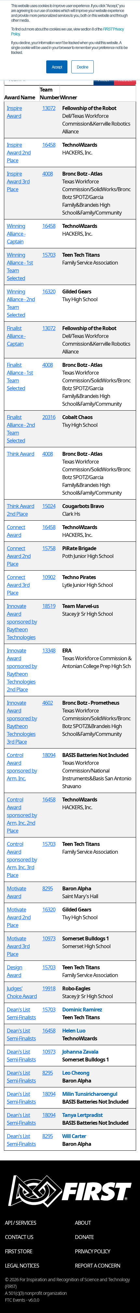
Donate (84, 1237)
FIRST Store (18, 1251)
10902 (48, 577)
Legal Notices (22, 1265)
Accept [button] (57, 66)
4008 (47, 173)
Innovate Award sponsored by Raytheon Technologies (22, 621)
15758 (48, 548)
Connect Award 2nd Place (19, 556)
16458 (48, 144)
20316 (48, 417)
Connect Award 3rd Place (18, 585)
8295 (47, 888)
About (83, 1222)
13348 (48, 650)
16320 (48, 291)
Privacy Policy (92, 1251)
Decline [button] (82, 66)
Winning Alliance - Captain (16, 233)
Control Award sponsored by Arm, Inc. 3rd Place (22, 859)
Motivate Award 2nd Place (19, 917)
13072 (48, 108)
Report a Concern (97, 1265)
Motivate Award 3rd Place (18, 946)
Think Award (20, 453)
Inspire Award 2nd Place (19, 152)
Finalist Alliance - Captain (16, 336)
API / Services (20, 1222)
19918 (48, 988)
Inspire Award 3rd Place (18, 181)
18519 (48, 606)
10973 (48, 938)
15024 (48, 506)
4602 (47, 702)
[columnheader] (22, 94)
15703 (48, 254)
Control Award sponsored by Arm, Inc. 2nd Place (22, 815)
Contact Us (19, 1237)
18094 (48, 755)
